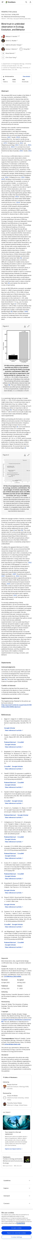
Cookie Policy (21, 1223)
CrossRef (21, 742)
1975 (5, 143)
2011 (15, 595)
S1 (21, 258)
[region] (16, 1225)
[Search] (26, 2)
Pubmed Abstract (10, 742)
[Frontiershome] (11, 2)
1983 (26, 311)
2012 (21, 143)
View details (26, 76)
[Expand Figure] (28, 326)
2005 (21, 151)
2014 (29, 145)
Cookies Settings (16, 1237)
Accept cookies (16, 1228)
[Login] (30, 2)
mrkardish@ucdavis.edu (12, 1044)
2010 (18, 137)
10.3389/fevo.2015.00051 (12, 976)
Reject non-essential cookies (16, 1233)
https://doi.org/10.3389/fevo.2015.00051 (20, 18)
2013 (16, 145)
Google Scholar (9, 728)
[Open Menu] (2, 2)
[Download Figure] (25, 326)
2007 (9, 137)
